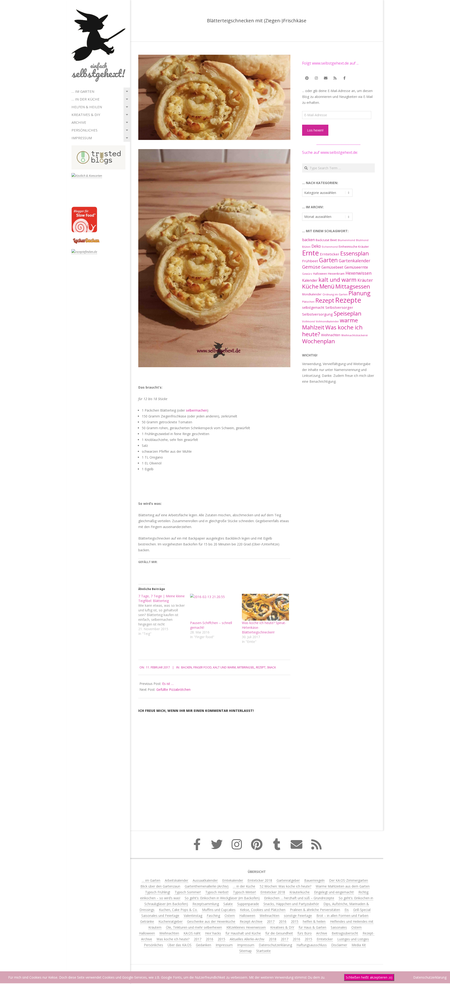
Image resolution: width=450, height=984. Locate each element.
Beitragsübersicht (345, 933)
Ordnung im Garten (335, 294)
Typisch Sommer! (188, 892)
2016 (282, 921)
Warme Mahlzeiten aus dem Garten (343, 886)
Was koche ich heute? (332, 330)
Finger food (202, 667)
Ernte (310, 252)
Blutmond (362, 240)
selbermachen (196, 410)
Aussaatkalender (205, 880)
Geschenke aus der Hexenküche (211, 921)
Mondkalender (312, 294)
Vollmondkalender (327, 321)
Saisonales (339, 927)
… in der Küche (85, 99)
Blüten (306, 246)
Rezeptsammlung (205, 904)
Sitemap (245, 951)
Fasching (213, 915)
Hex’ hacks (213, 933)
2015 (294, 921)
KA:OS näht (192, 933)
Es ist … (168, 683)
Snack (271, 667)
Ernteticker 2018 (260, 880)
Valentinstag (193, 915)
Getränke (147, 921)
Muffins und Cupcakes (219, 909)
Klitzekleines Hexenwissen (246, 927)
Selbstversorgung (317, 314)
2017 (270, 921)
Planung (360, 293)
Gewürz (307, 273)
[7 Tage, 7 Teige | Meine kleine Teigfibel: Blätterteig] (164, 615)
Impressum (81, 137)
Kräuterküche (299, 892)
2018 (272, 939)
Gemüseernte (356, 267)
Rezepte (348, 300)
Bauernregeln (314, 880)
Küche (310, 286)
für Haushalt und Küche (243, 933)
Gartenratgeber (288, 880)
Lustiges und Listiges (353, 939)
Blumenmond (346, 240)
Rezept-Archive (251, 921)
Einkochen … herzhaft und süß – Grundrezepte (299, 898)
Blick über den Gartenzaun (160, 886)
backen (186, 667)
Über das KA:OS (179, 945)
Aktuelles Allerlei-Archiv (247, 939)
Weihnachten (330, 335)
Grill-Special (362, 909)
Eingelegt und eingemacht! (334, 892)
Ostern (230, 915)
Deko (316, 246)
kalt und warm (224, 667)
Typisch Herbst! (217, 892)
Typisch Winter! (244, 892)
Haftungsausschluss (311, 945)
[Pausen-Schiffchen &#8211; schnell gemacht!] (213, 607)
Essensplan (354, 253)
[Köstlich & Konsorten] (86, 176)
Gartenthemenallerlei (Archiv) (207, 886)
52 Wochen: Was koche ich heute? (285, 886)
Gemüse (311, 267)
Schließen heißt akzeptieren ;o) (369, 977)
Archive (78, 122)
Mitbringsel (246, 667)
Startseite (263, 951)
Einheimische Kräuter (354, 246)
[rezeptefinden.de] (84, 252)
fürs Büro (304, 933)
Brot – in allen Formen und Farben (342, 915)
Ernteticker (329, 254)
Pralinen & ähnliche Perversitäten (315, 909)
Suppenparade (248, 904)
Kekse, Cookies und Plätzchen (262, 909)
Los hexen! (315, 130)
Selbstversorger (339, 307)
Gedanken (203, 945)
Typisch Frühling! (157, 892)
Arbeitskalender (176, 880)
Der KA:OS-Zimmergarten (348, 880)
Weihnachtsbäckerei (354, 335)
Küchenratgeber (170, 921)
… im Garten (82, 91)
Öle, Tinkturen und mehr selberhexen (194, 927)
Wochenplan (318, 341)
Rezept (261, 667)
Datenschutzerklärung (275, 945)
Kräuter (365, 280)
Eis (347, 909)
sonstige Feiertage (298, 915)
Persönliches (84, 130)
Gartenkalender (354, 260)
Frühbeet (310, 261)
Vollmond (308, 321)
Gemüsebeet (332, 267)
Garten (328, 260)
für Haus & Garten (312, 927)
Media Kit (359, 945)
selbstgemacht (313, 307)
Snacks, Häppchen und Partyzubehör (291, 904)
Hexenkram (336, 273)
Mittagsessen (352, 286)
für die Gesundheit (279, 933)
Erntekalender (232, 880)
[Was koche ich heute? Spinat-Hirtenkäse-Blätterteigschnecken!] (265, 607)
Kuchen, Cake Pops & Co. (178, 909)
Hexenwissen (358, 273)
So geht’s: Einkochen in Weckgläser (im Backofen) (222, 898)
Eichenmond (330, 246)
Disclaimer (339, 945)
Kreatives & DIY (85, 114)
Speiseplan (347, 313)
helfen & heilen (86, 106)
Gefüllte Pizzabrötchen (173, 689)
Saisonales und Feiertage (160, 915)
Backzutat (322, 240)
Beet (333, 240)
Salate (228, 904)
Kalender (310, 280)
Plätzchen (308, 301)
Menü (326, 286)
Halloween (320, 273)
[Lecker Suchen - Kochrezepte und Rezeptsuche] (86, 238)
